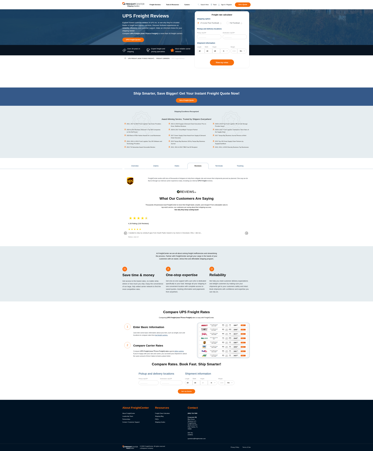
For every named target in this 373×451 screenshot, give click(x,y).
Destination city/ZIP (229, 33)
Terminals (219, 166)
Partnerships (126, 419)
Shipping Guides (160, 422)
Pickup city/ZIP (201, 33)
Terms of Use (246, 447)
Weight (233, 47)
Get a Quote (242, 4)
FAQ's (157, 419)
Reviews (197, 166)
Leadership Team (127, 416)
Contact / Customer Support (131, 422)
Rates (177, 166)
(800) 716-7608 (192, 413)
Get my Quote (186, 391)
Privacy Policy (235, 447)
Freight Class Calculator (162, 413)
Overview (135, 166)
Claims (156, 166)
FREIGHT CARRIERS (163, 58)
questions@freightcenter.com (197, 438)
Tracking (240, 166)
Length (199, 47)
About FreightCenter (128, 413)
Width (206, 47)
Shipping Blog (159, 416)
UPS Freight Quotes (133, 39)
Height (214, 47)
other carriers (179, 351)
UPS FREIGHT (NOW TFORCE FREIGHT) (141, 58)
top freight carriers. (161, 335)
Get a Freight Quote (186, 100)
